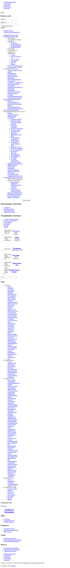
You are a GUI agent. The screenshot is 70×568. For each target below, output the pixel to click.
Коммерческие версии (14, 271)
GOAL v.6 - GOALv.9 (10, 221)
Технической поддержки (11, 548)
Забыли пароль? (8, 30)
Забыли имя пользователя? (12, 32)
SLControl (7, 224)
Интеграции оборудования (12, 549)
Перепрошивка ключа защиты (13, 540)
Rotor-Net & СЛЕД (9, 212)
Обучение (15, 255)
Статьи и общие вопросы (11, 219)
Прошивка (17, 248)
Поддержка (15, 231)
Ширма (6, 227)
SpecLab (13, 566)
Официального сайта (10, 551)
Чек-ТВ (6, 225)
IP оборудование (9, 522)
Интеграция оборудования (12, 541)
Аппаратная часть (9, 210)
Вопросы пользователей (11, 530)
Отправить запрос (9, 528)
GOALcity (7, 207)
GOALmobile (8, 222)
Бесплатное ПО (17, 264)
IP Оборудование (9, 209)
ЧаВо (17, 237)
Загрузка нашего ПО (10, 538)
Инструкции (7, 531)
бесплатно (9, 511)
